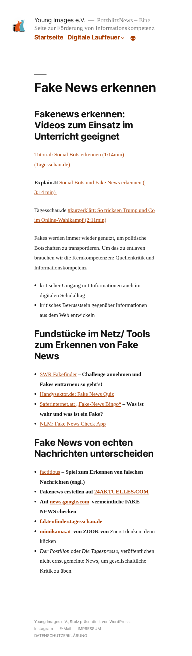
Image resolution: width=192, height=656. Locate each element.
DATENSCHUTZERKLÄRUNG (60, 635)
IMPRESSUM (89, 628)
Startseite (49, 37)
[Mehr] (133, 38)
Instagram (43, 628)
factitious (50, 471)
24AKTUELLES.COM (121, 491)
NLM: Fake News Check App (73, 423)
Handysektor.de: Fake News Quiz (77, 394)
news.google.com (69, 501)
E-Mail (65, 628)
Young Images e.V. (60, 20)
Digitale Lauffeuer (94, 37)
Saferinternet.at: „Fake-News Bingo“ (80, 404)
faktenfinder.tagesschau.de (71, 521)
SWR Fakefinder (58, 374)
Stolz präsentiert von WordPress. (100, 621)
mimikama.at (55, 531)
